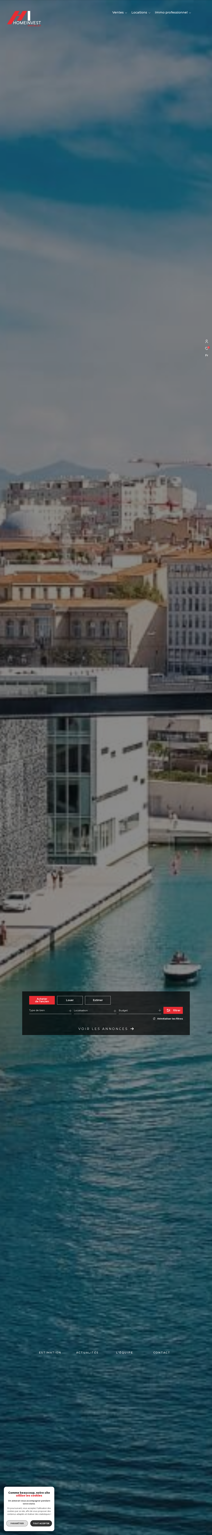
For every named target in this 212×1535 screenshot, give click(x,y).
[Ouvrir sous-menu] (126, 12)
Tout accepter (41, 1523)
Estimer (98, 1000)
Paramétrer (17, 1523)
